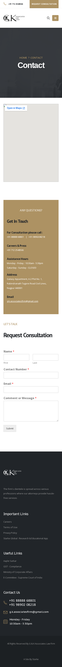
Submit (9, 428)
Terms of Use (10, 527)
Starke (35, 659)
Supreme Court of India (30, 577)
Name (9, 351)
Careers (7, 521)
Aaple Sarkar (10, 560)
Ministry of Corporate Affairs (18, 572)
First (6, 362)
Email (8, 384)
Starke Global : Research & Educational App (25, 538)
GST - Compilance (12, 566)
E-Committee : (10, 577)
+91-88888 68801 (15, 236)
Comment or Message (20, 398)
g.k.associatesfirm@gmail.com (22, 301)
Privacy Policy (10, 532)
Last (35, 362)
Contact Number (16, 369)
